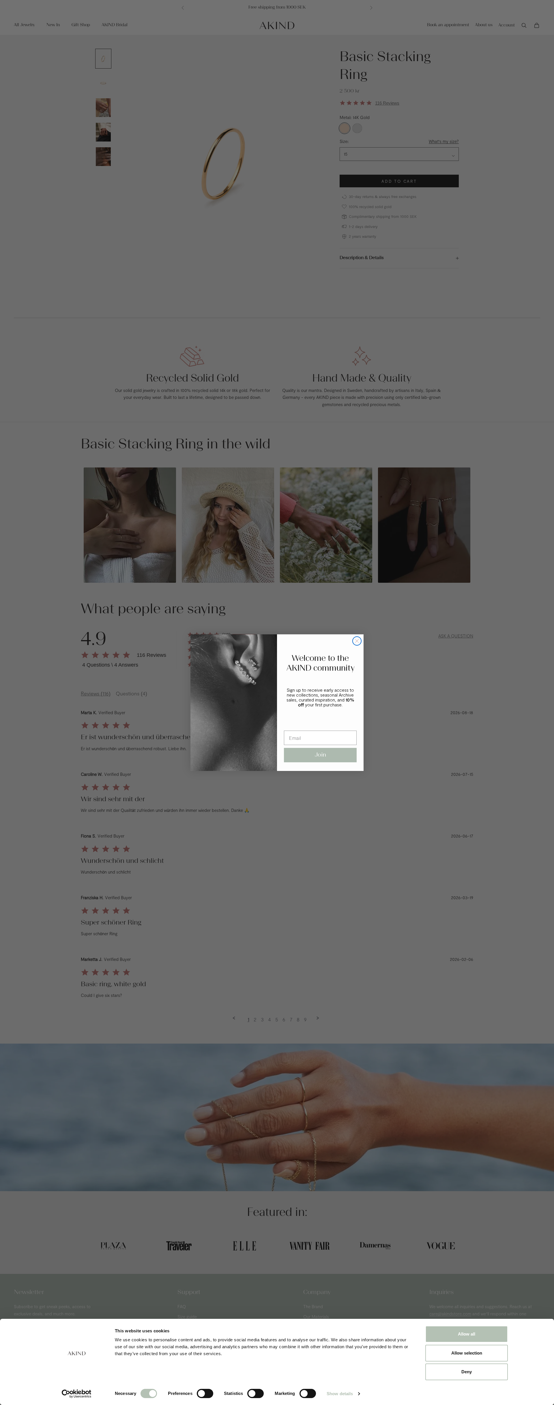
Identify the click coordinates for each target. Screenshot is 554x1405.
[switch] (205, 1393)
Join (320, 755)
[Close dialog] (357, 641)
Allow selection (466, 1353)
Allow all (466, 1334)
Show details (340, 1393)
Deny (466, 1371)
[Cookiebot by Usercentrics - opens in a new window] (76, 1393)
